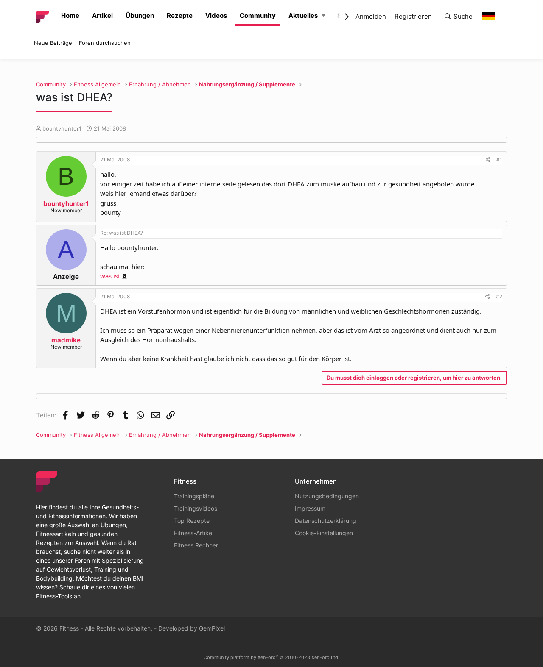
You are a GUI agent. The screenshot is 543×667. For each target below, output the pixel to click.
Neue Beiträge (53, 42)
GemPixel (212, 628)
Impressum (310, 508)
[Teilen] (488, 160)
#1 (499, 159)
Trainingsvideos (195, 508)
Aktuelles (303, 15)
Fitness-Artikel (193, 532)
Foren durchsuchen (105, 42)
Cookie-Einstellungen (324, 532)
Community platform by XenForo (271, 657)
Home (70, 15)
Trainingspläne (194, 496)
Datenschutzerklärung (325, 520)
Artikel (102, 15)
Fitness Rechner (196, 545)
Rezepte (180, 15)
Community (258, 15)
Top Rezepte (192, 520)
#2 (499, 296)
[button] (323, 16)
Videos (216, 15)
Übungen (140, 15)
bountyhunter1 (61, 128)
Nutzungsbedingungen (327, 496)
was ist (110, 276)
